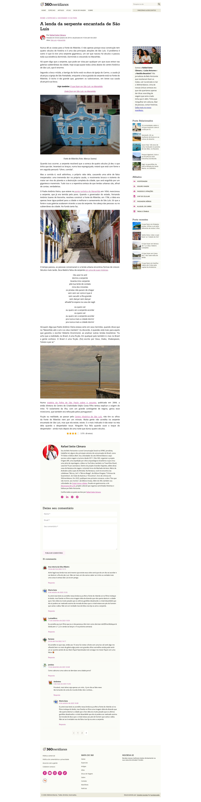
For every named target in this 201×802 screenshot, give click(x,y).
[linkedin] (67, 497)
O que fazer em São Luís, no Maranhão (86, 86)
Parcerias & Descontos (147, 10)
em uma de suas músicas (96, 270)
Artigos (61, 10)
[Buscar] (159, 4)
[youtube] (50, 773)
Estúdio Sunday (142, 795)
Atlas (68, 10)
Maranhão (61, 40)
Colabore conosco (49, 767)
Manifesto (84, 785)
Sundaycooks (155, 795)
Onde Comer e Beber (79, 483)
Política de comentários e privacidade (56, 759)
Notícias (84, 788)
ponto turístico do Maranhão (87, 191)
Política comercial (49, 756)
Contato (84, 781)
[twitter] (77, 497)
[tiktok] (65, 773)
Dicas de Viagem (79, 10)
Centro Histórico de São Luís (88, 416)
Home (43, 10)
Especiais (51, 10)
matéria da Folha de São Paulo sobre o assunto (71, 402)
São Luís (54, 40)
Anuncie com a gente (50, 763)
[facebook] (62, 497)
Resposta (51, 583)
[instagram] (72, 497)
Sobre (90, 10)
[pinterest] (60, 773)
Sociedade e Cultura (67, 18)
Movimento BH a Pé (68, 486)
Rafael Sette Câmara (58, 35)
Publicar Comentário (54, 553)
